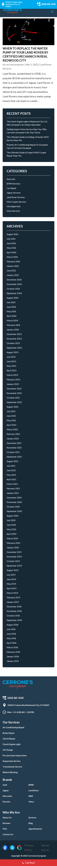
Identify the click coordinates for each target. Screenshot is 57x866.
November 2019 (14, 556)
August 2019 (12, 570)
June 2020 (11, 524)
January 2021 (13, 493)
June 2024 (11, 307)
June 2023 (11, 361)
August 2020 (12, 515)
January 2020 (13, 547)
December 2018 (14, 606)
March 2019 (12, 593)
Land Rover (33, 790)
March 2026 (12, 257)
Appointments (35, 829)
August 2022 (12, 406)
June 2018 (11, 633)
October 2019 (13, 561)
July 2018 (11, 629)
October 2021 (13, 452)
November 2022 (14, 393)
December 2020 (14, 497)
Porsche (6, 801)
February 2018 (13, 652)
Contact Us (8, 834)
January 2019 (13, 602)
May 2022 (11, 420)
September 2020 (14, 511)
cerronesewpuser (15, 64)
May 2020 (11, 529)
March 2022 (12, 429)
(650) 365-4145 (48, 4)
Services (32, 817)
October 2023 (13, 343)
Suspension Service (12, 761)
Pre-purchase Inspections (15, 755)
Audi (5, 785)
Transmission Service (12, 766)
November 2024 (14, 284)
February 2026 (13, 261)
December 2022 (14, 388)
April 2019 (11, 588)
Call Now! (30, 862)
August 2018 (12, 624)
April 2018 (11, 643)
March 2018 (12, 647)
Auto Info (11, 179)
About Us (7, 817)
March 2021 (12, 484)
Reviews (6, 823)
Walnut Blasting (10, 772)
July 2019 (11, 574)
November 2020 (14, 502)
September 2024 (14, 293)
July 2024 (11, 302)
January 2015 (13, 661)
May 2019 (11, 583)
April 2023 (11, 370)
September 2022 (14, 402)
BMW (31, 785)
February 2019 (13, 597)
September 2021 (14, 456)
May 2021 (11, 475)
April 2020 (11, 534)
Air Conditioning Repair (13, 727)
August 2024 (12, 297)
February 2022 (13, 434)
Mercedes (7, 796)
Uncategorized (13, 206)
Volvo (31, 801)
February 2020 (13, 543)
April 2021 (11, 479)
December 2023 (14, 334)
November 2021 (14, 447)
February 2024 (13, 325)
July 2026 (11, 238)
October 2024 (13, 288)
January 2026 (13, 266)
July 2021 (11, 465)
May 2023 (11, 366)
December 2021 (14, 443)
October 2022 (13, 397)
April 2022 (11, 425)
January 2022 (13, 438)
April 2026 (11, 252)
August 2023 (12, 352)
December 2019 (14, 552)
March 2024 (12, 320)
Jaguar (6, 790)
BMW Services (13, 183)
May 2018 (11, 638)
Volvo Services (13, 211)
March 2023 (12, 375)
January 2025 (13, 275)
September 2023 (14, 347)
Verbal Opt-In (45, 847)
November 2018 (14, 611)
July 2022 (11, 411)
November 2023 (14, 338)
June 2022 (11, 416)
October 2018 (13, 615)
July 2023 (11, 356)
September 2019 (14, 565)
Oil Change (8, 750)
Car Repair (11, 188)
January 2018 (13, 656)
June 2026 (11, 243)
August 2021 (12, 461)
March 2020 (12, 538)
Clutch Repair (9, 738)
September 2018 (14, 620)
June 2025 (11, 270)
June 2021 (11, 470)
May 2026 (11, 248)
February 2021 (13, 488)
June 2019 (11, 579)
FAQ (5, 829)
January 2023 (13, 384)
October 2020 (13, 506)
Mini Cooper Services (16, 201)
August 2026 (12, 234)
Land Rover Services (16, 197)
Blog (30, 823)
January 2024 (13, 329)
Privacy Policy (29, 847)
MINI (30, 796)
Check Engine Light (12, 744)
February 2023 (13, 379)
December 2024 (14, 279)
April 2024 (11, 316)
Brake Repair (8, 733)
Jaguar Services (14, 192)
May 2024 (11, 311)
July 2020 (11, 520)
